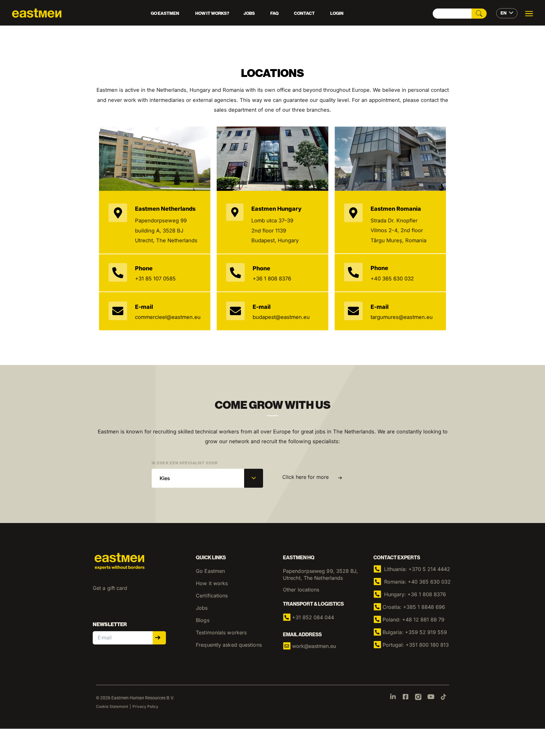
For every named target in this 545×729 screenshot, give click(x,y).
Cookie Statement (112, 706)
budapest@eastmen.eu (281, 317)
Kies (165, 478)
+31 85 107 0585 (155, 278)
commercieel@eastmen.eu (168, 317)
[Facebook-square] (405, 697)
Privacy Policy (145, 706)
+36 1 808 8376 (272, 278)
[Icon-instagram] (418, 697)
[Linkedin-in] (393, 697)
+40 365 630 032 (392, 278)
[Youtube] (431, 697)
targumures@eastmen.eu (402, 317)
